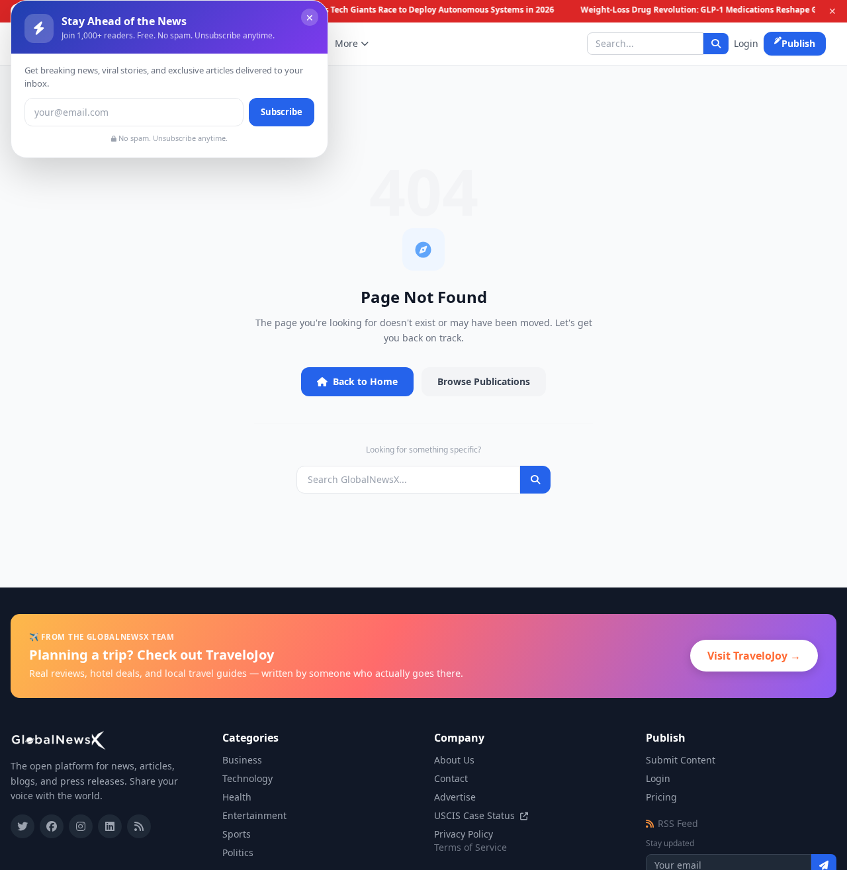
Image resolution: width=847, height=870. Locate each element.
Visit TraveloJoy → (754, 655)
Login (746, 43)
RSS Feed (678, 823)
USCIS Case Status (475, 815)
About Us (454, 760)
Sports (236, 834)
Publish (798, 43)
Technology (247, 778)
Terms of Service (470, 847)
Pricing (661, 797)
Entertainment (254, 815)
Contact (451, 778)
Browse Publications (483, 381)
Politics (237, 852)
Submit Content (680, 760)
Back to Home (365, 381)
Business (242, 760)
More (346, 43)
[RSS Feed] (139, 826)
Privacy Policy (463, 834)
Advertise (455, 797)
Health (236, 797)
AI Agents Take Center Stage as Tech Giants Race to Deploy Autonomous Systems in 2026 (377, 10)
